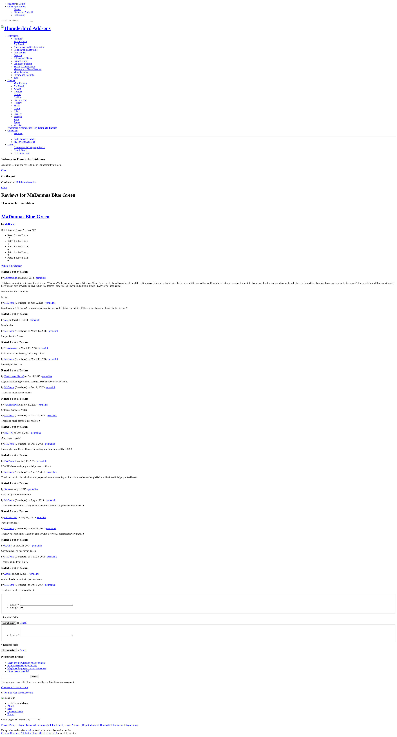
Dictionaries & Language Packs (29, 147)
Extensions (12, 36)
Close (4, 170)
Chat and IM (20, 52)
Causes (17, 94)
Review (14, 604)
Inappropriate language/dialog (22, 665)
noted (28, 730)
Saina (7, 489)
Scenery (18, 114)
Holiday (18, 102)
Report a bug (131, 725)
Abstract (18, 91)
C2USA (8, 545)
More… (11, 144)
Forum (10, 714)
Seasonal (18, 116)
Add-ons (41, 28)
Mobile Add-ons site (26, 182)
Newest (17, 89)
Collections (12, 130)
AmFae (7, 573)
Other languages (9, 719)
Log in (22, 3)
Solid (16, 119)
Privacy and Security (24, 75)
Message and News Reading (28, 69)
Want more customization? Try (32, 128)
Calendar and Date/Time (26, 49)
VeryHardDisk (11, 404)
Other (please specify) (18, 671)
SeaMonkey (19, 15)
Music (17, 105)
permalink (41, 277)
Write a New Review (11, 265)
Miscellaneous (21, 72)
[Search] (32, 21)
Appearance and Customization (29, 47)
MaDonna (9, 224)
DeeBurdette (10, 461)
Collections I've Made (24, 139)
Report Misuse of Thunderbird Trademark (103, 725)
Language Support (23, 63)
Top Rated (19, 44)
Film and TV (20, 100)
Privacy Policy (8, 725)
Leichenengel (11, 277)
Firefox (17, 9)
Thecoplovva (10, 348)
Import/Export (20, 61)
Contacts (18, 55)
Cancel (23, 622)
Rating (14, 607)
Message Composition (24, 66)
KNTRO (8, 433)
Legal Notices (73, 725)
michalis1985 (10, 517)
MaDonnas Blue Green (25, 216)
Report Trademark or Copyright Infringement (40, 725)
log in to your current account (18, 692)
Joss (6, 320)
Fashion (17, 97)
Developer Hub (21, 153)
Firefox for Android (23, 12)
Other (16, 111)
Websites (18, 125)
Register (11, 3)
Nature (17, 108)
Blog (9, 708)
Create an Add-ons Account (14, 687)
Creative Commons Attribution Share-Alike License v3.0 (29, 733)
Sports (17, 122)
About (10, 706)
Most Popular (20, 41)
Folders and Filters (23, 58)
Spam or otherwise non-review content (26, 662)
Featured (18, 38)
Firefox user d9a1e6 (14, 376)
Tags (16, 77)
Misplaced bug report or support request (26, 668)
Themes (11, 80)
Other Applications (16, 6)
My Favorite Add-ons (24, 141)
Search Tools (20, 150)
